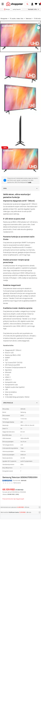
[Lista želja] (36, 4)
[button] (27, 4)
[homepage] (14, 4)
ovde (29, 182)
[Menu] (3, 4)
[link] (32, 4)
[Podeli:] (39, 23)
